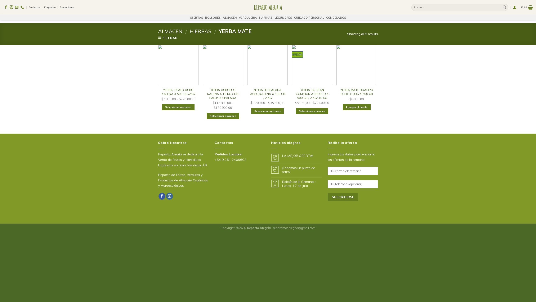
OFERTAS (196, 17)
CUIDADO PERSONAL (309, 17)
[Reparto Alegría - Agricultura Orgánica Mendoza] (268, 7)
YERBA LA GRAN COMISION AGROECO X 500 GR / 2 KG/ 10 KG (312, 94)
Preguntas (50, 7)
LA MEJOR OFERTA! (297, 156)
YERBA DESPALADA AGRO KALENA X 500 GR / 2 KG (267, 94)
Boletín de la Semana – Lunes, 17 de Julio (299, 184)
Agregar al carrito (356, 107)
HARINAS (266, 17)
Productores (67, 7)
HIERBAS (200, 31)
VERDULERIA (248, 17)
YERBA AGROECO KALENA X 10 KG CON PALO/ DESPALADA (222, 94)
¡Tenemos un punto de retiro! (298, 170)
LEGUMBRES (283, 17)
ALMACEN (230, 17)
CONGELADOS (336, 17)
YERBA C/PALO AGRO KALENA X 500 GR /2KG (178, 92)
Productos (34, 7)
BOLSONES (213, 17)
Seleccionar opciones (178, 107)
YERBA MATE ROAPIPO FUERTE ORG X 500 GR (356, 92)
